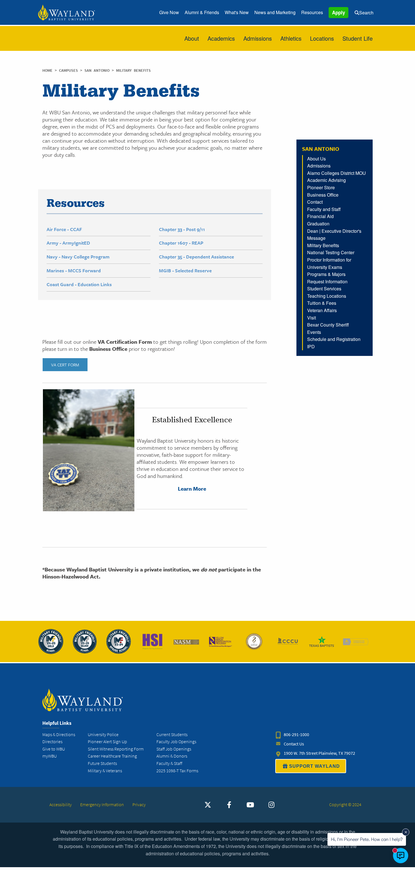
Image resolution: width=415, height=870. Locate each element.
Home (47, 70)
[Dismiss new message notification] (405, 832)
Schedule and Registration (334, 339)
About (191, 38)
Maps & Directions (58, 735)
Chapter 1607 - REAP (181, 242)
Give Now (169, 12)
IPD (311, 346)
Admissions (257, 38)
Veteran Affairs (322, 310)
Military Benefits (323, 245)
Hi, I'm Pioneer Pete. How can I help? (367, 839)
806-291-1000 (296, 735)
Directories (52, 742)
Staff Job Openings (173, 749)
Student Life (357, 38)
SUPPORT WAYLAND (314, 766)
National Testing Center (330, 252)
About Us (316, 158)
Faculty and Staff (324, 209)
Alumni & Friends (202, 12)
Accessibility (60, 805)
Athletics (291, 38)
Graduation (318, 223)
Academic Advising (326, 180)
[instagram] (271, 805)
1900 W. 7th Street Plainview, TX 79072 (319, 753)
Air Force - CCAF (64, 229)
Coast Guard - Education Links (79, 284)
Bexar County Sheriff (328, 324)
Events (314, 332)
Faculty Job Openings (176, 742)
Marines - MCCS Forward (74, 270)
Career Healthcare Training (112, 756)
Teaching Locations (326, 296)
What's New (237, 12)
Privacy (139, 805)
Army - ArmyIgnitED (68, 242)
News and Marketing (275, 12)
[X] (207, 805)
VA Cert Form (65, 365)
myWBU (49, 756)
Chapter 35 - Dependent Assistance (196, 256)
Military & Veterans (105, 771)
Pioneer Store (321, 187)
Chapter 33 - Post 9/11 (182, 229)
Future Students (102, 763)
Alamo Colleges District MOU (336, 173)
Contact (315, 202)
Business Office (322, 195)
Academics (221, 38)
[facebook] (228, 805)
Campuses (69, 70)
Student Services (324, 288)
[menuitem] (169, 12)
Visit (311, 317)
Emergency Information (102, 805)
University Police (103, 735)
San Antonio (98, 70)
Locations (322, 38)
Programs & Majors (326, 274)
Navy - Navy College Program (78, 256)
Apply (338, 12)
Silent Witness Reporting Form (116, 749)
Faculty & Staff (169, 763)
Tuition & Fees (321, 303)
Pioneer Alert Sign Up (107, 742)
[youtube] (250, 805)
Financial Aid (320, 216)
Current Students (171, 735)
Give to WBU (53, 749)
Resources (312, 12)
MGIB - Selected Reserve (185, 270)
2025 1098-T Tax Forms (177, 771)
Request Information (327, 281)
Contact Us (294, 744)
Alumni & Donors (171, 756)
